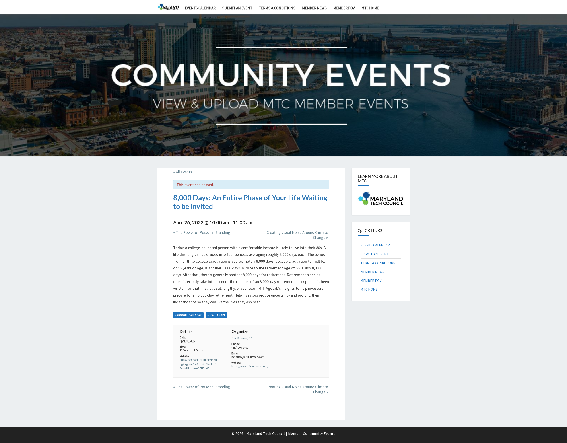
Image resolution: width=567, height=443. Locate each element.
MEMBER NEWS (314, 8)
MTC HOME (370, 8)
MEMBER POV (344, 8)
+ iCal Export (216, 315)
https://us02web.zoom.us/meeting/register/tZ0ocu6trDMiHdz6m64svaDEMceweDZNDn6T (199, 364)
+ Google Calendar (188, 315)
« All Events (182, 171)
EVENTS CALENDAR (200, 8)
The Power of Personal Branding (201, 232)
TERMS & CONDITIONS (277, 8)
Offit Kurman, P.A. (242, 338)
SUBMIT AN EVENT (237, 8)
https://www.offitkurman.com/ (249, 366)
